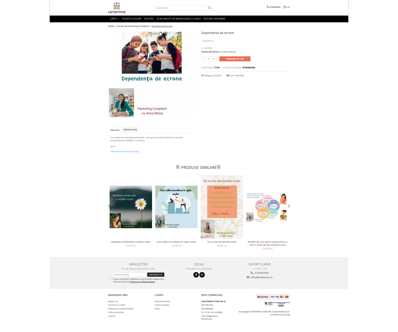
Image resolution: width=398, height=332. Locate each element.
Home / (112, 26)
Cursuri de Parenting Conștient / (134, 26)
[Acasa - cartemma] (123, 7)
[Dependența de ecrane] (152, 73)
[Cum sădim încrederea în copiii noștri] (176, 207)
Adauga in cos (235, 58)
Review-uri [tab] (130, 129)
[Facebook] (196, 275)
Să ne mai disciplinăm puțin (222, 241)
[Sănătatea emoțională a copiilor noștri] (131, 207)
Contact (111, 316)
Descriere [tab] (115, 130)
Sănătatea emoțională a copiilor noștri (131, 241)
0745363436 (261, 272)
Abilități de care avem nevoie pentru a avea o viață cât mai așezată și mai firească (267, 243)
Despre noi (113, 301)
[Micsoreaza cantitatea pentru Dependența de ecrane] (203, 58)
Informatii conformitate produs (124, 151)
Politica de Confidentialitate (142, 281)
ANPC (157, 308)
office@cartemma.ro (261, 277)
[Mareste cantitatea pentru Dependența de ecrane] (214, 58)
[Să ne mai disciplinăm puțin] (222, 207)
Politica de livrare (116, 312)
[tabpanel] (152, 73)
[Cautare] (209, 7)
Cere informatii (236, 75)
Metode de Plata (162, 301)
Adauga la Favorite (213, 75)
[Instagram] (202, 275)
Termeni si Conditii (116, 305)
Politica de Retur (162, 305)
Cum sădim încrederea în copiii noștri (176, 241)
